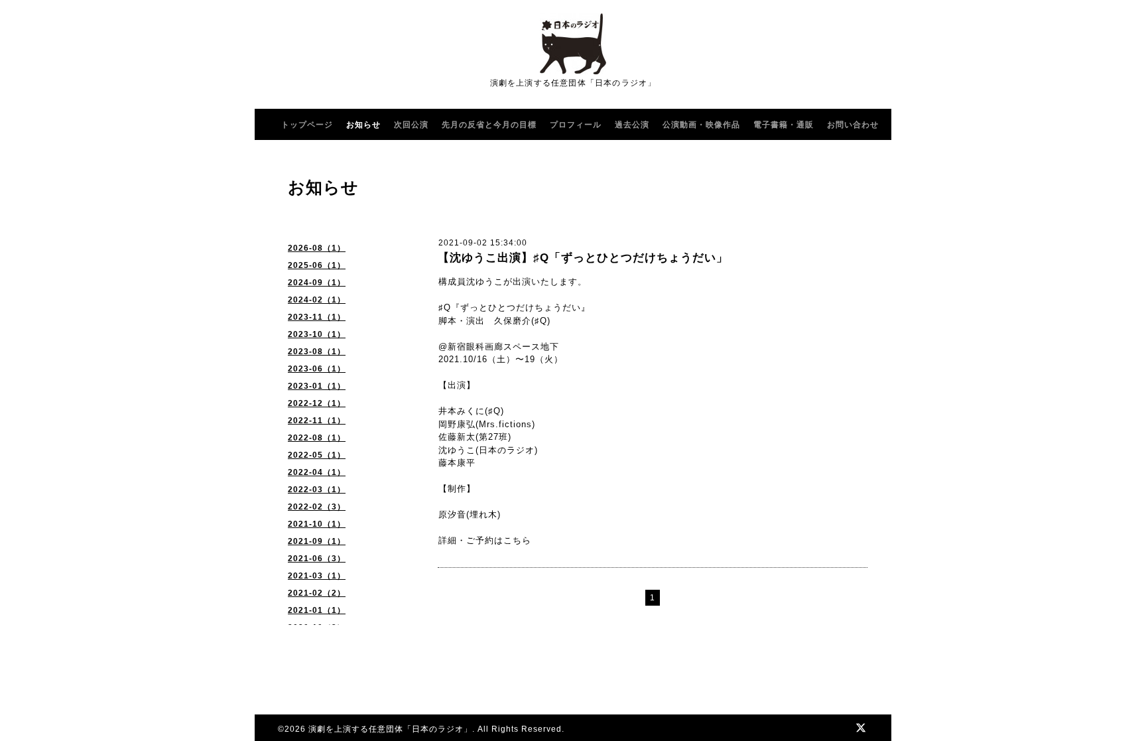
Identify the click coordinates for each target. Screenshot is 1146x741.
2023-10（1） (317, 334)
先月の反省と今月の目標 (489, 124)
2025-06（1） (317, 265)
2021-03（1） (317, 575)
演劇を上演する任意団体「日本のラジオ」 (390, 729)
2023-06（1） (317, 368)
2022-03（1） (317, 489)
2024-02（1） (317, 299)
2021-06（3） (317, 558)
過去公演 (632, 124)
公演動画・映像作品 (701, 124)
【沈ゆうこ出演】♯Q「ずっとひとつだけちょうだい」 (583, 257)
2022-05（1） (317, 455)
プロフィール (576, 124)
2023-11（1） (317, 317)
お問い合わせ (853, 124)
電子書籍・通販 (783, 124)
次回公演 (411, 124)
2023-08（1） (317, 351)
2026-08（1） (317, 248)
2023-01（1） (317, 386)
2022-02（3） (317, 506)
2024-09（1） (317, 282)
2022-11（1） (317, 420)
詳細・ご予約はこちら (484, 540)
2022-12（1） (317, 403)
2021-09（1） (317, 541)
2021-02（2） (317, 593)
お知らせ (363, 124)
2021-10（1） (317, 524)
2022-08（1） (317, 437)
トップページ (307, 124)
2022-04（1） (317, 472)
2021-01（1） (317, 610)
